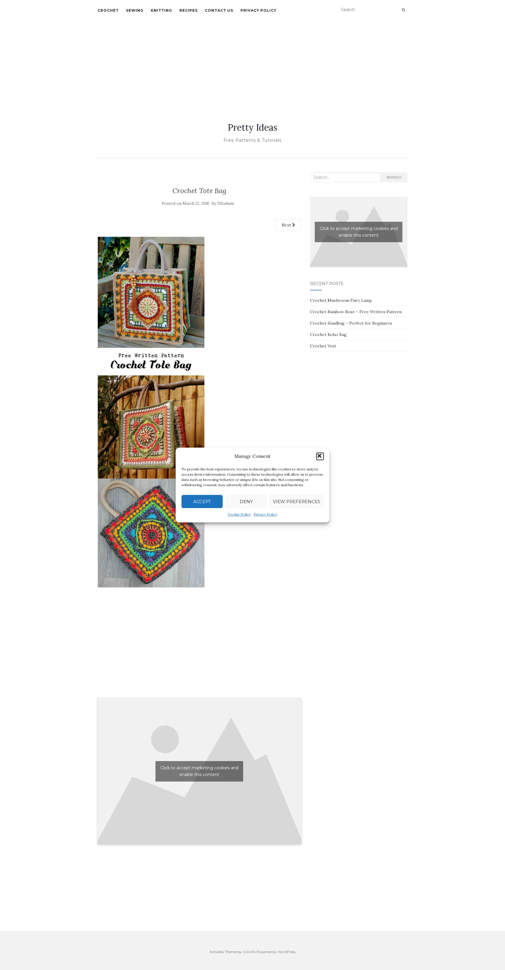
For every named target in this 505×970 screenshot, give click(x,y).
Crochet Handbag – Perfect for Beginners (351, 323)
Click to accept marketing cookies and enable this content (199, 771)
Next (287, 225)
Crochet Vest (323, 346)
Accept (202, 501)
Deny (246, 501)
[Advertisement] (252, 64)
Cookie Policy (239, 514)
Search (393, 177)
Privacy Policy (265, 514)
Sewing (134, 10)
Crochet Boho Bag (328, 334)
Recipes (188, 10)
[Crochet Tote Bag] (151, 411)
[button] (320, 456)
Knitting (161, 10)
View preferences (296, 501)
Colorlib (249, 952)
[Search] (403, 10)
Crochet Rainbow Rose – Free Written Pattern (356, 311)
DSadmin (225, 203)
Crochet (108, 10)
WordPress (286, 952)
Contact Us (219, 10)
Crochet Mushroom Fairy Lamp (341, 300)
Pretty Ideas (252, 127)
